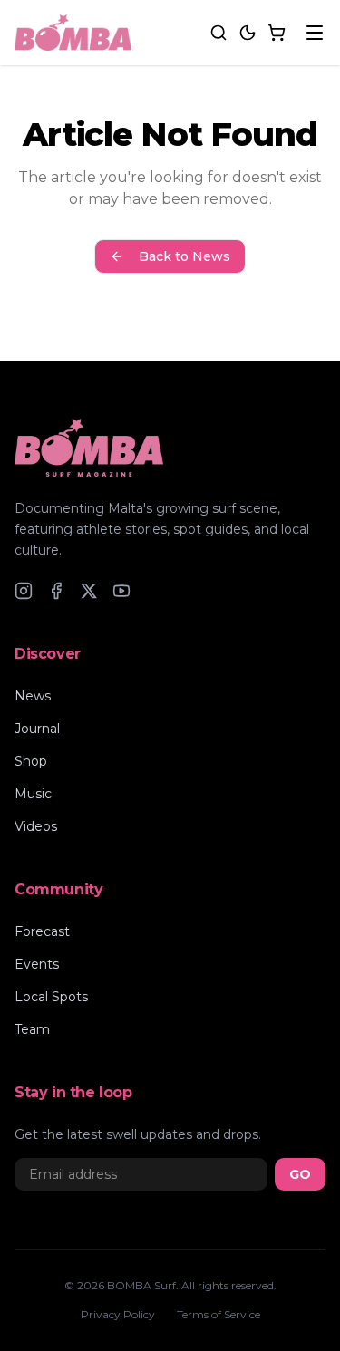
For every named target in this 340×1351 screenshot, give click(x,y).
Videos (36, 826)
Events (37, 964)
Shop (31, 761)
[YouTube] (121, 591)
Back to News (184, 256)
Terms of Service (218, 1314)
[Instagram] (24, 591)
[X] (89, 591)
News (33, 696)
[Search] (218, 33)
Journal (37, 728)
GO (300, 1174)
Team (32, 1029)
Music (33, 794)
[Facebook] (56, 591)
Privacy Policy (118, 1314)
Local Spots (51, 997)
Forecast (42, 931)
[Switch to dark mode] (247, 33)
